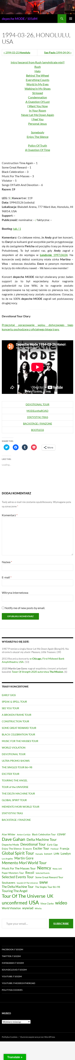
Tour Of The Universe (24, 896)
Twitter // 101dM (11, 956)
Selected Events (43, 873)
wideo (61, 902)
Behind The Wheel (37, 75)
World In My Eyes (37, 84)
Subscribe (61, 923)
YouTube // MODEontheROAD (18, 983)
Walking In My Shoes (38, 88)
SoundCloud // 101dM (14, 969)
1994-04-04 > (58, 52)
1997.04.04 (54, 255)
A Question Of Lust (37, 101)
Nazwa (7, 562)
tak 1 (17, 228)
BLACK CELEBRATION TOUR (18, 734)
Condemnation (37, 97)
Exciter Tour (41, 848)
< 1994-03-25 (16, 52)
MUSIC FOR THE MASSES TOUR (20, 741)
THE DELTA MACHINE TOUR (18, 793)
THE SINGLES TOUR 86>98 (17, 767)
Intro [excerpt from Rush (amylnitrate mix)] (37, 62)
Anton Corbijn (24, 834)
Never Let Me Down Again (37, 115)
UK (50, 896)
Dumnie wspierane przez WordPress (37, 1037)
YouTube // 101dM (12, 976)
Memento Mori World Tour (24, 863)
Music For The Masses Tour (19, 868)
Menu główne (70, 18)
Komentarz (9, 515)
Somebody (37, 132)
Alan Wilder (8, 834)
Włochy (38, 908)
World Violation (11, 908)
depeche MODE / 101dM (20, 19)
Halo (38, 71)
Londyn (66, 853)
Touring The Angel (14, 891)
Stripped (37, 93)
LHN (56, 853)
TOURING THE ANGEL (14, 780)
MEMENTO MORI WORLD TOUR (20, 806)
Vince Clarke (47, 903)
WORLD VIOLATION (13, 747)
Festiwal (54, 849)
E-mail (6, 577)
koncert (48, 853)
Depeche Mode (10, 844)
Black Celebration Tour (44, 834)
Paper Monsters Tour (13, 872)
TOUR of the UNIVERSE (15, 786)
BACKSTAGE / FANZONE (37, 423)
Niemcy (44, 867)
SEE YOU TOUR (10, 708)
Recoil (29, 873)
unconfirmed (14, 902)
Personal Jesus (37, 123)
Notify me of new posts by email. (25, 608)
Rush (37, 66)
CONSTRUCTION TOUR (15, 721)
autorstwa (37, 671)
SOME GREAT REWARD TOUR (19, 727)
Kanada (39, 854)
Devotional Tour (33, 844)
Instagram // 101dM (13, 963)
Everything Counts (37, 80)
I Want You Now (37, 106)
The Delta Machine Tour (18, 887)
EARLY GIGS (9, 695)
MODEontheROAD (37, 410)
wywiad (27, 908)
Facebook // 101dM (12, 949)
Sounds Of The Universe (27, 883)
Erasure (27, 848)
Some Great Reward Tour (49, 877)
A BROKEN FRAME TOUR (16, 714)
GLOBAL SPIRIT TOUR (14, 800)
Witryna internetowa (15, 592)
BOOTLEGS (37, 429)
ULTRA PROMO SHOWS (15, 760)
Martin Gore (23, 858)
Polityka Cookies (12, 990)
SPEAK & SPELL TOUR (14, 701)
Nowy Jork (57, 868)
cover (61, 834)
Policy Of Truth (37, 145)
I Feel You (37, 119)
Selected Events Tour (18, 877)
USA (34, 902)
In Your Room (37, 110)
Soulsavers (8, 882)
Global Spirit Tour (18, 853)
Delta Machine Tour (42, 839)
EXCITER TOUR (10, 773)
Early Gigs (52, 844)
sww (43, 882)
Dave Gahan (13, 839)
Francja (64, 848)
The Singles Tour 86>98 (47, 887)
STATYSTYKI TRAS (37, 417)
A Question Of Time (37, 150)
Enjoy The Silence (37, 136)
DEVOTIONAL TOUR (37, 404)
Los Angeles (7, 858)
